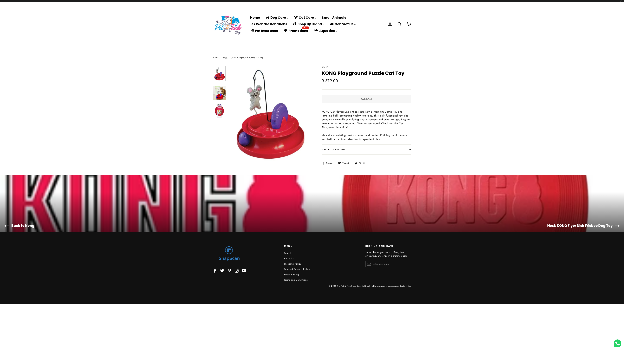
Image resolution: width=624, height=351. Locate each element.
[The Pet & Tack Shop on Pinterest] (229, 270)
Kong (224, 57)
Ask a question (333, 149)
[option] (269, 114)
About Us (289, 258)
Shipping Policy (292, 263)
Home (216, 57)
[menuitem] (255, 17)
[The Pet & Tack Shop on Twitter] (222, 270)
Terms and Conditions (296, 279)
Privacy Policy (291, 274)
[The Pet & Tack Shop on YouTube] (244, 270)
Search (288, 253)
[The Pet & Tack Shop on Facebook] (215, 270)
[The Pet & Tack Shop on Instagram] (237, 270)
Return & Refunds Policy (297, 269)
